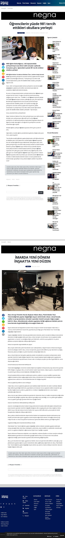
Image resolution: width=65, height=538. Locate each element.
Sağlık (44, 3)
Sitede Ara (58, 499)
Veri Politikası (4, 516)
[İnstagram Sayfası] (7, 503)
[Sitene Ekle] (4, 507)
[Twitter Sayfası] (4, 503)
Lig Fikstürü (48, 507)
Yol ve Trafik (48, 501)
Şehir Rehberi (48, 515)
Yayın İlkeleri (4, 514)
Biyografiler (59, 503)
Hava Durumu (48, 499)
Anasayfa (3, 8)
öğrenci (38, 93)
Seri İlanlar (47, 513)
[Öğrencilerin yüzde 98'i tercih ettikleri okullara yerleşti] (23, 48)
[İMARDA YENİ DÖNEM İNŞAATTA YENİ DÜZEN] (33, 290)
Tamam (56, 536)
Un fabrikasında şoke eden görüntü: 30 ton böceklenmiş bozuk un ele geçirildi (57, 187)
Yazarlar (26, 505)
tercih (25, 80)
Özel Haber (25, 3)
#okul (13, 179)
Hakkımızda (3, 512)
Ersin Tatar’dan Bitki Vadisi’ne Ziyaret (57, 77)
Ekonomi (33, 3)
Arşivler (27, 508)
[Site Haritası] (2, 507)
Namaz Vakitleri (49, 503)
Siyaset (39, 3)
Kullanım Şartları (5, 522)
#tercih (17, 179)
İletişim (26, 516)
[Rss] (15, 503)
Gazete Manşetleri (47, 518)
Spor (49, 3)
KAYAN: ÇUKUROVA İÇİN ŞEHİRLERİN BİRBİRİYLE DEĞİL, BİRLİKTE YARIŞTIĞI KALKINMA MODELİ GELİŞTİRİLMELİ (57, 100)
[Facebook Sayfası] (1, 503)
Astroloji (58, 507)
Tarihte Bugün (48, 509)
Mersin (19, 3)
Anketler (58, 501)
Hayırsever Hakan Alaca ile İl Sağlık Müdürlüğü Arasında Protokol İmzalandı (57, 67)
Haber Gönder (4, 526)
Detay (49, 536)
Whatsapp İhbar (5, 524)
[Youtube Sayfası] (10, 503)
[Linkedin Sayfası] (12, 503)
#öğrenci (8, 179)
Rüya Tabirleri (59, 505)
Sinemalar (47, 511)
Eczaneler (47, 505)
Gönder (40, 192)
